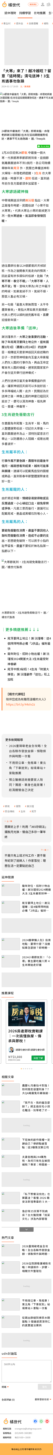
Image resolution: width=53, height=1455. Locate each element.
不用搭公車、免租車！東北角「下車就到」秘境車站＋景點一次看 (36, 1304)
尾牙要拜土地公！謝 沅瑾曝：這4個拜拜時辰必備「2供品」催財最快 (29, 643)
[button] (49, 4)
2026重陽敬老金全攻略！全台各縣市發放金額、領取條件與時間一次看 (36, 1250)
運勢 (18, 806)
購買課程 (33, 4)
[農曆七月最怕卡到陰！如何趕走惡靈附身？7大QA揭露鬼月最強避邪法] (11, 1089)
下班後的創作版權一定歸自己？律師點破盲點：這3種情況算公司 (36, 1143)
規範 (4, 1387)
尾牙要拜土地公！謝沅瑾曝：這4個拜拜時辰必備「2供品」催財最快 (36, 906)
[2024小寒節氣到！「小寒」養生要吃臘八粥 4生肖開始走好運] (11, 961)
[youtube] (47, 1421)
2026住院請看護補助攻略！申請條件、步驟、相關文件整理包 (36, 1267)
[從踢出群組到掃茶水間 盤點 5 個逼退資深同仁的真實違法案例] (11, 1322)
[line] (41, 1421)
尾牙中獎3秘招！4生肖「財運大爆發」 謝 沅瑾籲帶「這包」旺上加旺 (29, 674)
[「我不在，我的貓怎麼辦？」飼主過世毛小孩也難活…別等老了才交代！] (11, 1107)
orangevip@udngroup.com (28, 1428)
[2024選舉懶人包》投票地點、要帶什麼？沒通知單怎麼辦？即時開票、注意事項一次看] (11, 944)
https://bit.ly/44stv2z (20, 704)
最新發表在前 (42, 1399)
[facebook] (35, 1421)
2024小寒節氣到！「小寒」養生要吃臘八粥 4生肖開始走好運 (36, 961)
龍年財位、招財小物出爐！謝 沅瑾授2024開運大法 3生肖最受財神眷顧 (28, 659)
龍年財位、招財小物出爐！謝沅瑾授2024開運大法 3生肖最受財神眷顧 (36, 889)
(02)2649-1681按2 (23, 1433)
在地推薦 (40, 13)
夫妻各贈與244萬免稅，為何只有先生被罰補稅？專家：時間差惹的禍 (36, 1160)
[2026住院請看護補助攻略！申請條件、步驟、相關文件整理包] (11, 1267)
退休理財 (10, 13)
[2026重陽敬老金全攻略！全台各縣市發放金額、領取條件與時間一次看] (11, 1250)
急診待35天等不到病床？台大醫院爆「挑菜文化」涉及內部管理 (36, 1215)
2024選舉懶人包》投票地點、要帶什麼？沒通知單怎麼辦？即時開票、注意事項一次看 (36, 943)
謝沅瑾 (30, 806)
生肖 (23, 811)
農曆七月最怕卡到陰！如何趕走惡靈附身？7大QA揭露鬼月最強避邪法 (36, 1089)
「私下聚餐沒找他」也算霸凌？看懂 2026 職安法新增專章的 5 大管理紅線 (36, 1197)
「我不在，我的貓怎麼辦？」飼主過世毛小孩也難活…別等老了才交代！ (36, 1106)
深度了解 (38, 1058)
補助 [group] (46, 23)
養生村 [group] (6, 23)
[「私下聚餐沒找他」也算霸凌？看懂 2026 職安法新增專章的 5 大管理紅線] (11, 1198)
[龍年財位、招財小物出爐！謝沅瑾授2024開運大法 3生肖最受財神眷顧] (11, 890)
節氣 (7, 806)
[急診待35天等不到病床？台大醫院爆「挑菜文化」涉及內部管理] (11, 1215)
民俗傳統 (9, 811)
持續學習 (25, 13)
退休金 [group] (19, 23)
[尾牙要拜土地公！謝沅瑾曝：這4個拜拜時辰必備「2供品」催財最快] (11, 907)
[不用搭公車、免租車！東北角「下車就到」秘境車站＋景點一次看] (11, 1304)
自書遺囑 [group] (33, 23)
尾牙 (34, 811)
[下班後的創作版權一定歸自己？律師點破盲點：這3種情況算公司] (11, 1144)
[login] (43, 4)
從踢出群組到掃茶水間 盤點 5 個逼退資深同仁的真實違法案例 (36, 1321)
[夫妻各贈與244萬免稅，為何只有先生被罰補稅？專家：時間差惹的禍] (11, 1161)
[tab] (21, 1068)
